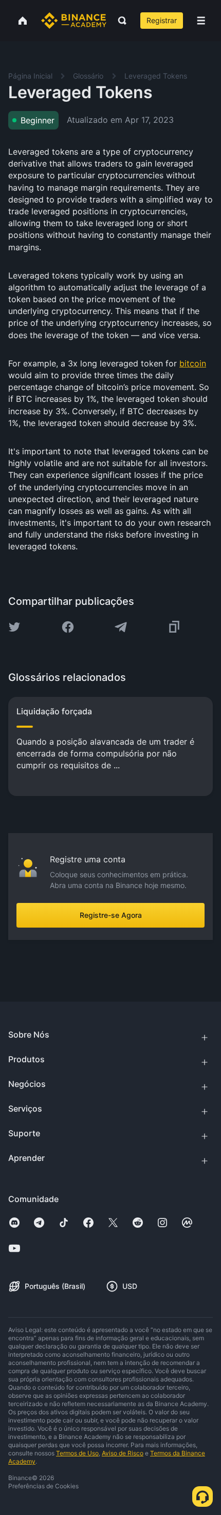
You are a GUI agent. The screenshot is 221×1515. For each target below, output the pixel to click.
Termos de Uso (77, 1453)
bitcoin (192, 363)
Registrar (161, 20)
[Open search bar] (119, 20)
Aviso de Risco (122, 1453)
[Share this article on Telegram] (121, 627)
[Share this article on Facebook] (68, 627)
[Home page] (73, 20)
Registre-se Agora (111, 915)
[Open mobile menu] (201, 20)
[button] (201, 20)
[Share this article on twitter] (14, 627)
